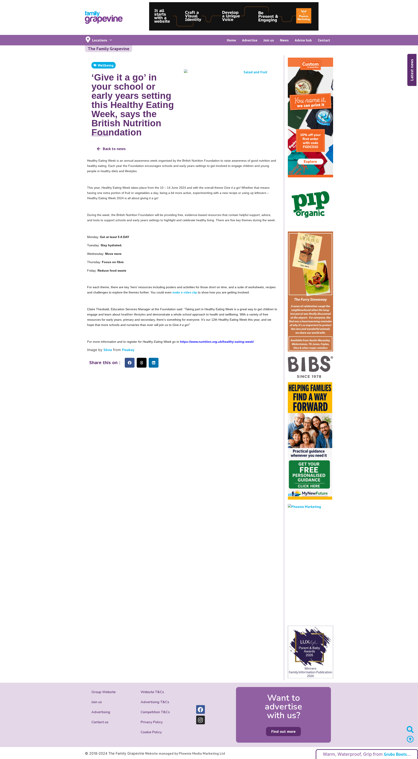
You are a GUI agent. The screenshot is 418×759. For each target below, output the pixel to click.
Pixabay (128, 350)
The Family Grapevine (108, 48)
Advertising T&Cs (155, 702)
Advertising (100, 712)
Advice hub (303, 40)
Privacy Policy (152, 722)
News (284, 40)
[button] (130, 363)
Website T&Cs (152, 692)
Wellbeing (105, 65)
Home (231, 40)
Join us (268, 40)
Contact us (99, 722)
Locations (99, 40)
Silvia (107, 350)
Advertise (249, 40)
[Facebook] (200, 709)
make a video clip (184, 292)
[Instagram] (200, 720)
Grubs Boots (395, 754)
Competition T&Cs (155, 712)
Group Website (103, 692)
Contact (324, 40)
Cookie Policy (151, 732)
